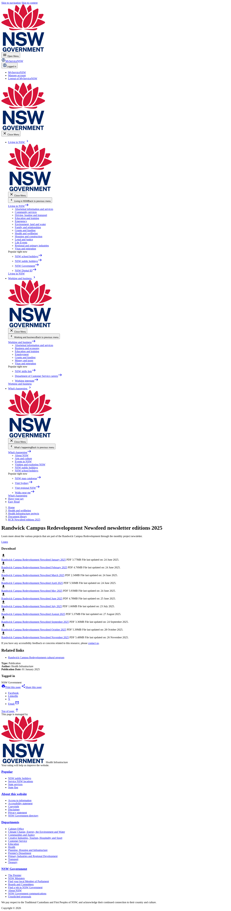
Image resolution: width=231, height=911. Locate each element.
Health (11, 847)
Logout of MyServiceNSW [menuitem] (22, 78)
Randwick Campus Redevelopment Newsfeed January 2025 (33, 559)
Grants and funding (25, 230)
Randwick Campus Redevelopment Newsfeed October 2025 (33, 629)
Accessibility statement (20, 803)
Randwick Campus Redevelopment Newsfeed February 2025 (34, 567)
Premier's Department (19, 853)
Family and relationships (28, 227)
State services (15, 784)
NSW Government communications (27, 893)
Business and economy (27, 348)
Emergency (21, 221)
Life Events (21, 242)
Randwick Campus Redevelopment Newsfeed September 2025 (35, 621)
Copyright (13, 806)
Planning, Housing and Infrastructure (28, 850)
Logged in (11, 66)
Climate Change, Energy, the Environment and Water (36, 831)
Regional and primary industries (32, 245)
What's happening (19, 452)
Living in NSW (18, 206)
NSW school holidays (26, 470)
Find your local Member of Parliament (28, 881)
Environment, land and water (30, 224)
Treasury (12, 862)
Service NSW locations (20, 781)
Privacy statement (17, 812)
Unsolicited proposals (19, 896)
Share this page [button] (31, 687)
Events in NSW (23, 461)
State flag (13, 787)
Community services (26, 212)
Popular (7, 771)
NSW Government (14, 869)
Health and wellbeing (26, 233)
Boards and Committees (21, 884)
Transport (13, 859)
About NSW (21, 455)
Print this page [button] (11, 687)
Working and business (22, 342)
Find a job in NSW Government (25, 887)
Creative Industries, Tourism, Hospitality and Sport (35, 837)
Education (13, 844)
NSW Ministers (16, 878)
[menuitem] (17, 72)
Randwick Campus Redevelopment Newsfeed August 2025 (33, 614)
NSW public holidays (26, 467)
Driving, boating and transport (31, 215)
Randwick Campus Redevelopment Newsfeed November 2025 (35, 637)
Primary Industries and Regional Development (32, 856)
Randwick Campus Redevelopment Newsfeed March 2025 (32, 575)
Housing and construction (28, 236)
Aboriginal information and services (34, 209)
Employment (22, 354)
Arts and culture (23, 458)
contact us (93, 643)
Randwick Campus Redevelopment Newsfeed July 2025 (31, 606)
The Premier (14, 875)
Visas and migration (25, 248)
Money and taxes (24, 360)
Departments (10, 822)
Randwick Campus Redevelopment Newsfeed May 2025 (31, 590)
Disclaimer (14, 809)
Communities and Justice (21, 834)
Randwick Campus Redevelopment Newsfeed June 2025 (31, 598)
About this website (14, 794)
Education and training (27, 218)
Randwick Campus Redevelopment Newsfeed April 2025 (32, 583)
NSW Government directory (23, 815)
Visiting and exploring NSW (30, 464)
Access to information (19, 800)
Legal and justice (24, 239)
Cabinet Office (16, 828)
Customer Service (17, 841)
